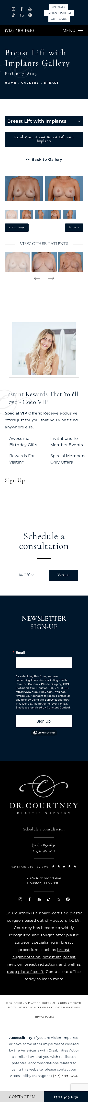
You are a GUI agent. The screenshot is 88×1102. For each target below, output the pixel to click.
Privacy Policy (44, 1016)
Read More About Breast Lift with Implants (44, 139)
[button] (13, 9)
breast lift (52, 957)
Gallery (30, 82)
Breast (51, 82)
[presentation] (37, 278)
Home (11, 82)
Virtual (63, 575)
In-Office (26, 575)
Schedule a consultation (44, 541)
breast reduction (40, 964)
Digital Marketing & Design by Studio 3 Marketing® (44, 1007)
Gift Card (59, 19)
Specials (58, 7)
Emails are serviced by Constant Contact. (43, 707)
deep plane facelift (25, 971)
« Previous (16, 227)
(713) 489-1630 (19, 30)
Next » (74, 227)
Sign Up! (44, 721)
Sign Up (15, 481)
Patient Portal (59, 13)
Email (20, 652)
